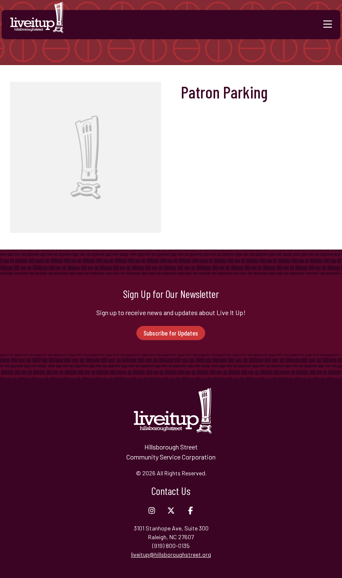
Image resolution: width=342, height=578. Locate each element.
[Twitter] (171, 511)
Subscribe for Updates (170, 333)
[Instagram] (152, 511)
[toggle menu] (327, 24)
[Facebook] (190, 511)
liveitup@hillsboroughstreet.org (171, 554)
